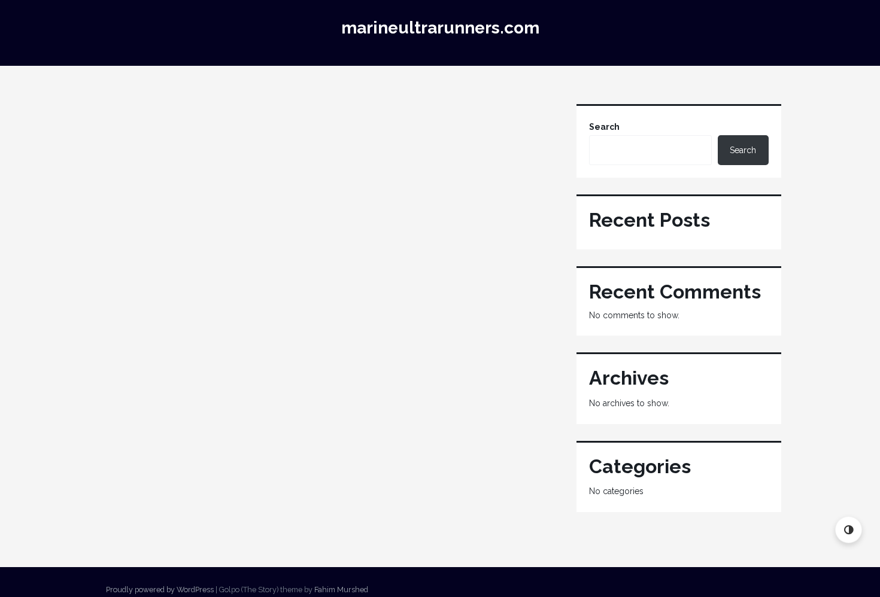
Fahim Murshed (341, 589)
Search (604, 127)
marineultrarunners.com (440, 28)
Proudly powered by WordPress (160, 589)
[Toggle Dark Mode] (848, 529)
